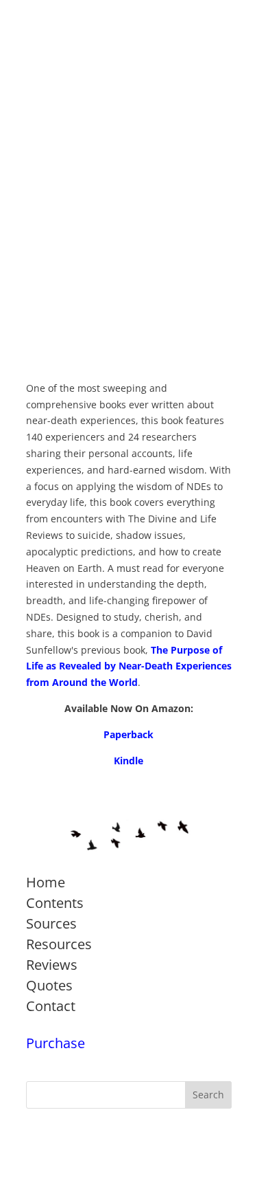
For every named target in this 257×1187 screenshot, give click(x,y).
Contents (55, 903)
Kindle (128, 760)
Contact (50, 1006)
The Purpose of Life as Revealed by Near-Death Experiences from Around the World (129, 666)
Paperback (128, 734)
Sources (51, 923)
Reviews (51, 964)
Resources (59, 944)
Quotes (49, 985)
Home (45, 882)
